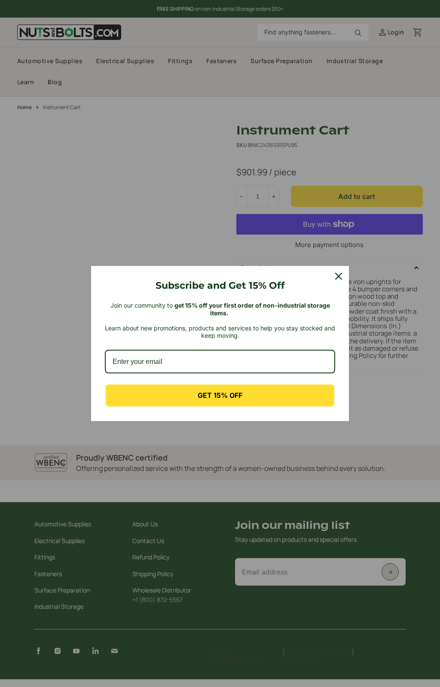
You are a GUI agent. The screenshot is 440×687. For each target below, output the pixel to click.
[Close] (338, 276)
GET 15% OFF (220, 395)
